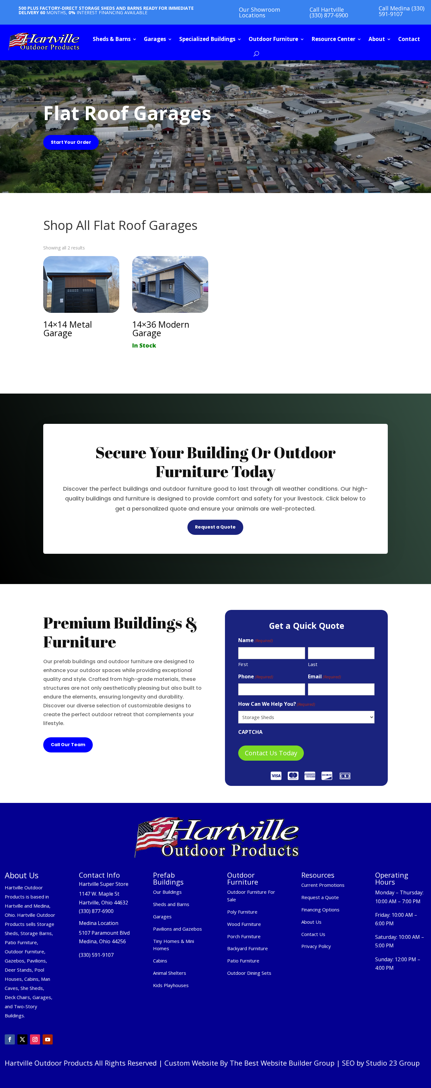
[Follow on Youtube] (48, 1039)
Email (324, 676)
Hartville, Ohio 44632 (103, 902)
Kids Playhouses (171, 985)
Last (312, 664)
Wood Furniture (244, 924)
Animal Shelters (169, 973)
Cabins (160, 960)
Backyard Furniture (247, 948)
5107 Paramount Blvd (104, 932)
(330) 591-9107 (96, 954)
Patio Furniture (243, 960)
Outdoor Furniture (273, 39)
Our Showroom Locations (259, 12)
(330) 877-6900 (96, 911)
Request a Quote (215, 527)
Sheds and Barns (171, 904)
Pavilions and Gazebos (177, 929)
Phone (255, 676)
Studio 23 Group (393, 1063)
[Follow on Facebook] (10, 1039)
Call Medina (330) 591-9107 (401, 11)
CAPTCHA (250, 731)
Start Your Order (71, 142)
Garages (155, 39)
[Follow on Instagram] (35, 1039)
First (243, 664)
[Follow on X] (22, 1039)
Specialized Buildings (207, 39)
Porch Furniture (244, 936)
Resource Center (333, 39)
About (377, 39)
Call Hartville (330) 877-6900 (329, 12)
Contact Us (313, 934)
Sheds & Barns (112, 39)
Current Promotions (323, 885)
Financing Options (320, 909)
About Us (311, 922)
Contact (409, 39)
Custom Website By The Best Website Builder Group (249, 1063)
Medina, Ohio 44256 (102, 941)
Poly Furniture (242, 912)
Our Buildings (167, 892)
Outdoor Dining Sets (249, 973)
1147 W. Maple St (99, 893)
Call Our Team (68, 744)
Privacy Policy (316, 946)
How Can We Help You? (276, 703)
